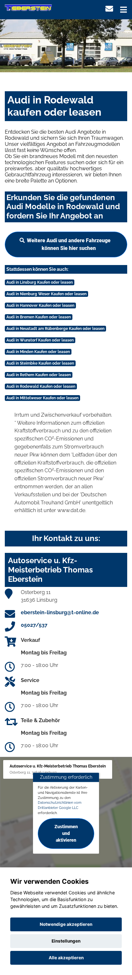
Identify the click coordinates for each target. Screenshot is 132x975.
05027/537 (34, 625)
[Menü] (123, 9)
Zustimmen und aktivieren (66, 833)
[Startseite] (28, 7)
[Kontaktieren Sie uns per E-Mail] (109, 8)
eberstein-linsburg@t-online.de (60, 612)
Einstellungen (66, 941)
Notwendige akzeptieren (66, 924)
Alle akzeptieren (66, 957)
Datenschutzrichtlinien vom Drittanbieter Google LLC (59, 805)
